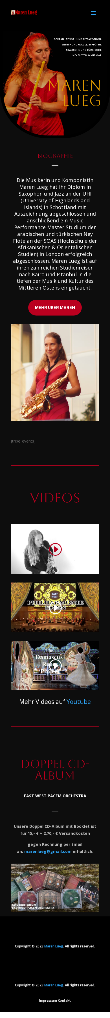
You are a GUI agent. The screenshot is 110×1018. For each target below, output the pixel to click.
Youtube (79, 702)
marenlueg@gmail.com (48, 851)
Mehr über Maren (55, 307)
